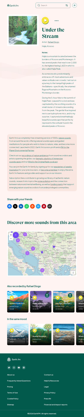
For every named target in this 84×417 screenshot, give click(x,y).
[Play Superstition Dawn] (58, 330)
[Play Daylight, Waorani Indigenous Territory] (58, 298)
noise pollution (44, 181)
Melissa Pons (37, 339)
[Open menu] (74, 5)
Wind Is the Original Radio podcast (43, 162)
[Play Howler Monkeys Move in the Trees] (35, 330)
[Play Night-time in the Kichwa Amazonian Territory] (35, 298)
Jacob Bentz (60, 339)
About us (13, 375)
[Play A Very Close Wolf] (12, 330)
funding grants (56, 184)
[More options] (56, 20)
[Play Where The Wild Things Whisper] (81, 298)
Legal (48, 387)
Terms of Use (14, 392)
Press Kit (50, 398)
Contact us (51, 375)
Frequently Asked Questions (21, 381)
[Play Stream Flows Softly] (12, 298)
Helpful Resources (54, 381)
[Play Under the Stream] (45, 20)
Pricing (12, 387)
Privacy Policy (52, 392)
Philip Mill (13, 339)
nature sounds (65, 138)
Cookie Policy (15, 398)
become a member (49, 170)
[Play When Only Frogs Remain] (81, 330)
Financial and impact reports (58, 404)
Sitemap (12, 404)
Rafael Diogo (53, 42)
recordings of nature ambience (35, 155)
